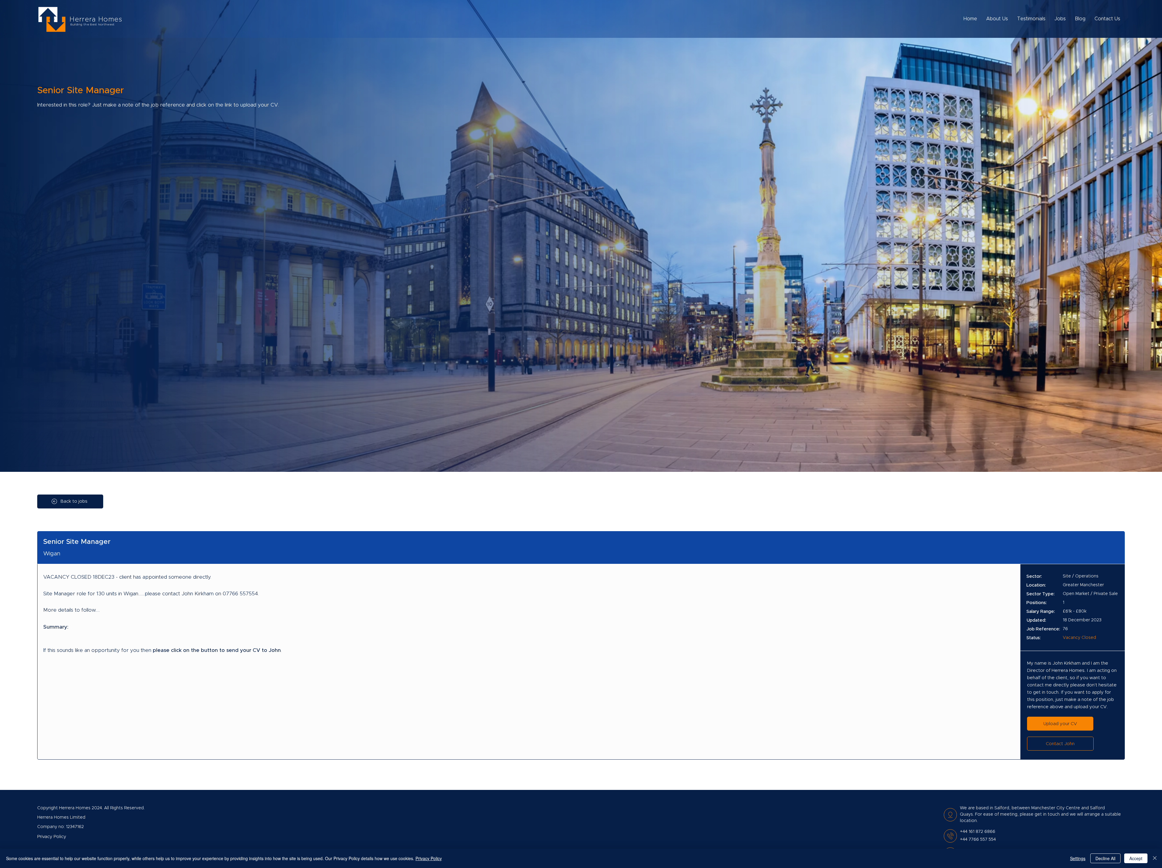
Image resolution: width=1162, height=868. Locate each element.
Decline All (1105, 858)
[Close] (1154, 858)
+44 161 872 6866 (977, 832)
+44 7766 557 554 (978, 839)
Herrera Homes (96, 19)
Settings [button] (1077, 858)
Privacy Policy (428, 858)
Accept (1135, 858)
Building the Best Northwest (92, 24)
